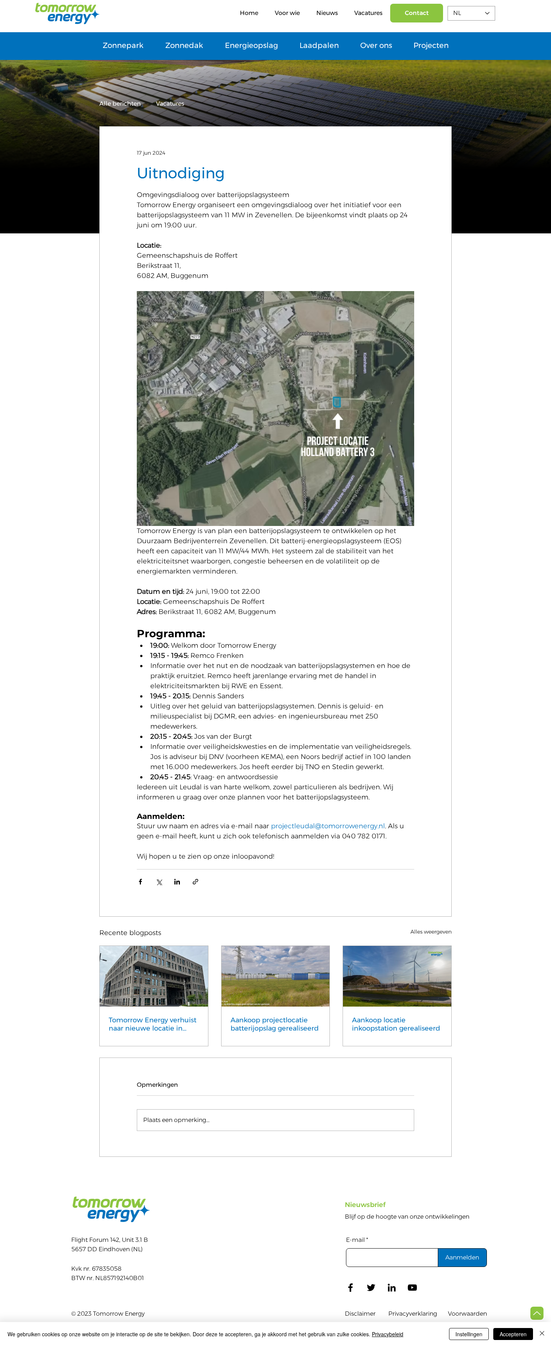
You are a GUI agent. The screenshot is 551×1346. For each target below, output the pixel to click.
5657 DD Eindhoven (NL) (107, 1249)
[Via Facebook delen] (140, 881)
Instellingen (468, 1334)
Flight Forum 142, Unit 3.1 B (109, 1239)
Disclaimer (360, 1313)
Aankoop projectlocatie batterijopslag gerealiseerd (275, 1024)
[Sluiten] (542, 1334)
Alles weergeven (431, 931)
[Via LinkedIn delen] (177, 881)
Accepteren (513, 1334)
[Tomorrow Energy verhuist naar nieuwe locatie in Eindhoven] (154, 976)
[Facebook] (350, 1287)
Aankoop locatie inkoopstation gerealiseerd (396, 1024)
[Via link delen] (195, 881)
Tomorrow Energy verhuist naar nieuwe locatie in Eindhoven (152, 1024)
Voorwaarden (467, 1313)
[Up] (537, 1313)
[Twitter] (371, 1287)
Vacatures (170, 103)
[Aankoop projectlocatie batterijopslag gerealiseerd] (276, 976)
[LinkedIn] (391, 1287)
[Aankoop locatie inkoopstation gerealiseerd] (397, 976)
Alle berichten (120, 103)
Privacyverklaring (412, 1313)
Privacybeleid (387, 1334)
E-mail (355, 1240)
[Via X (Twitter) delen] (158, 881)
